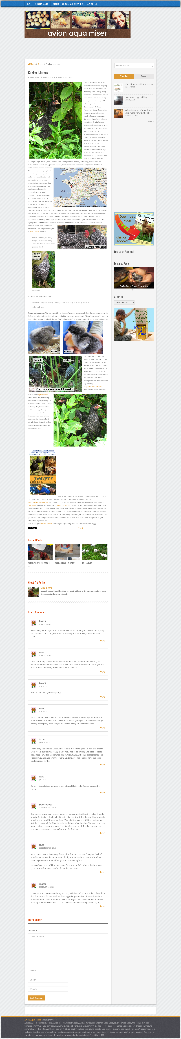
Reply (102, 640)
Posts (40, 64)
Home (29, 3)
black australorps (63, 505)
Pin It (80, 528)
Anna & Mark (35, 77)
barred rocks (34, 232)
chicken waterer (46, 524)
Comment (32, 930)
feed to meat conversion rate (38, 502)
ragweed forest (43, 395)
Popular (124, 76)
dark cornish (32, 505)
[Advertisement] (108, 50)
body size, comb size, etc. (93, 387)
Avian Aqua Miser (33, 1020)
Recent (144, 76)
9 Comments (67, 77)
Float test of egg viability (136, 97)
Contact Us (92, 3)
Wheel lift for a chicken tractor (139, 84)
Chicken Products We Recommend (67, 3)
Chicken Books (41, 3)
